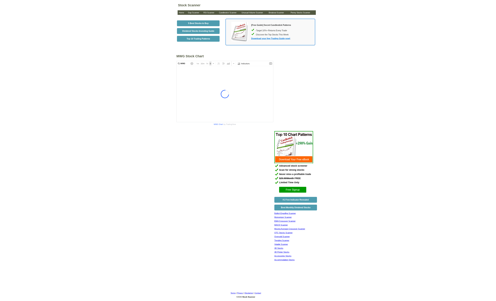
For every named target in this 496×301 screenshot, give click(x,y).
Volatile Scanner (281, 244)
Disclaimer (249, 293)
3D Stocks (278, 248)
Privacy (240, 293)
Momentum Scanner (283, 217)
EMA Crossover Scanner (285, 221)
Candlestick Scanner (228, 12)
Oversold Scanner (282, 236)
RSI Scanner (208, 12)
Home (181, 12)
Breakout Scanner (276, 12)
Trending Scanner (281, 240)
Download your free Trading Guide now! (270, 38)
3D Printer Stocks (281, 252)
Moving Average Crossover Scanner (289, 229)
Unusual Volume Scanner (252, 12)
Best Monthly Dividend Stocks (296, 207)
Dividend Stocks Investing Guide (198, 31)
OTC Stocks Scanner (283, 233)
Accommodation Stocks (284, 260)
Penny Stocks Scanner (300, 12)
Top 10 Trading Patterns (198, 39)
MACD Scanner (281, 225)
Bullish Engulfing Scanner (285, 213)
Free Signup (293, 189)
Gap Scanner (193, 12)
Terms (233, 293)
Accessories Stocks (282, 256)
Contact (258, 293)
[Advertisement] (198, 148)
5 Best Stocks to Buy (198, 23)
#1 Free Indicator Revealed (296, 200)
